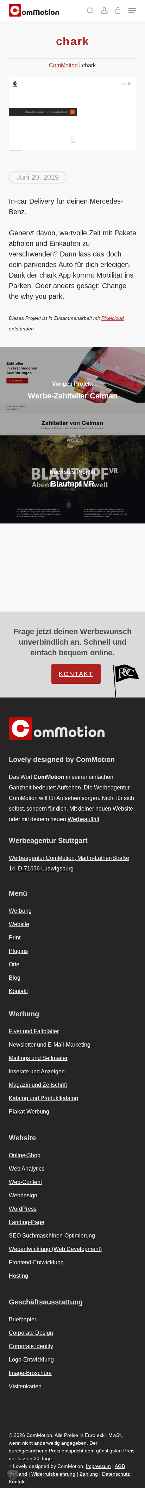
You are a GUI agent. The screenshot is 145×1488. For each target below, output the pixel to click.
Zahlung (89, 1474)
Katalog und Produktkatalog (43, 1098)
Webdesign (23, 1195)
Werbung (20, 911)
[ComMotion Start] (15, 10)
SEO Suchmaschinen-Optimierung (52, 1236)
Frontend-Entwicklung (36, 1262)
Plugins (18, 951)
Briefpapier (22, 1319)
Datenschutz (116, 1474)
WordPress (23, 1209)
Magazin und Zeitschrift (38, 1085)
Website (123, 809)
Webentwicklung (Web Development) (55, 1249)
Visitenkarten (25, 1386)
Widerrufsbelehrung (53, 1474)
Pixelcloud (112, 318)
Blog (14, 978)
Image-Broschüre (30, 1373)
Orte (14, 964)
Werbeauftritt (83, 819)
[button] (132, 10)
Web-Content (25, 1182)
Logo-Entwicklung (31, 1360)
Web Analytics (26, 1169)
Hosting (18, 1276)
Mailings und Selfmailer (38, 1058)
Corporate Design (31, 1333)
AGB (120, 1466)
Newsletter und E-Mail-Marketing (49, 1045)
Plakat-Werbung (29, 1112)
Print (14, 938)
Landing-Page (26, 1222)
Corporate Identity (31, 1346)
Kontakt (76, 673)
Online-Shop (24, 1155)
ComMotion (63, 65)
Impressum (98, 1466)
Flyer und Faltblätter (34, 1031)
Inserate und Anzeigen (37, 1071)
